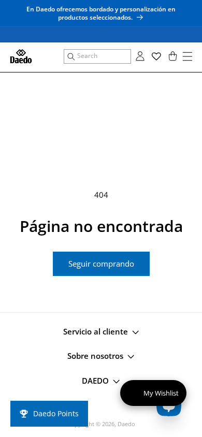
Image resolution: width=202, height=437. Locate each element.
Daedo (126, 424)
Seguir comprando (101, 263)
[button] (97, 56)
